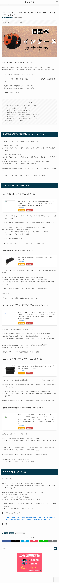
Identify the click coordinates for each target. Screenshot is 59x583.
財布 (24, 533)
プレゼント (11, 17)
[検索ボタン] (57, 2)
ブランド (6, 17)
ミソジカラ (29, 2)
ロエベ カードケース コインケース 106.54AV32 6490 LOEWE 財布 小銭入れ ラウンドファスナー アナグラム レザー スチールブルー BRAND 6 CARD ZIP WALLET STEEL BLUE (36, 203)
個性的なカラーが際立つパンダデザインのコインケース (23, 118)
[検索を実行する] (55, 548)
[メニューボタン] (2, 2)
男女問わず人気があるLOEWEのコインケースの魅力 (21, 105)
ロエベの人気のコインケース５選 (16, 108)
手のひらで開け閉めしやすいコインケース (20, 112)
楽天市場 (29, 210)
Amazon (21, 210)
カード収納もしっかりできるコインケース (20, 110)
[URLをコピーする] (52, 541)
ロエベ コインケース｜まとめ (15, 121)
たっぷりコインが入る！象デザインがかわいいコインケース (24, 114)
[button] (6, 541)
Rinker (23, 207)
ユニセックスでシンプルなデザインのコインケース (22, 116)
